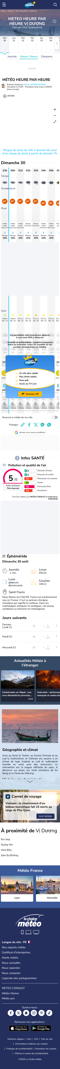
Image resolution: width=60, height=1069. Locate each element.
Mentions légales (16, 1039)
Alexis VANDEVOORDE (35, 84)
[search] (55, 4)
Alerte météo (10, 957)
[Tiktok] (49, 1013)
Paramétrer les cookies (45, 1049)
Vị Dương (33, 11)
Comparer (46, 56)
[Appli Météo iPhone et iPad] (19, 1028)
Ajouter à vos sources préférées (32, 432)
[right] (56, 43)
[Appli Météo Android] (41, 1028)
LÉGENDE (10, 96)
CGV (36, 1039)
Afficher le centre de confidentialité (31, 1053)
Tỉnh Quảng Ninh (21, 11)
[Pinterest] (41, 1013)
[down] (30, 782)
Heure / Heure (28, 56)
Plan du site (46, 1039)
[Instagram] (34, 1013)
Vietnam (10, 11)
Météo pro (8, 998)
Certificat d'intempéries (16, 952)
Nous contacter (11, 973)
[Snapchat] (26, 1013)
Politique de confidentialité (19, 1048)
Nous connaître (11, 963)
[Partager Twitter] (36, 425)
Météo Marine (10, 993)
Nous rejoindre (11, 968)
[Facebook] (11, 1013)
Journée (12, 56)
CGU (29, 1039)
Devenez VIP (32, 394)
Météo (3, 11)
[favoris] (54, 21)
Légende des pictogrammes (19, 978)
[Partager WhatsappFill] (49, 425)
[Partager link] (23, 425)
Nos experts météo (14, 947)
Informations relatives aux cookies (31, 1043)
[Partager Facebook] (29, 425)
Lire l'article (45, 816)
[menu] (4, 4)
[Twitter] (18, 1013)
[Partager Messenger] (42, 425)
